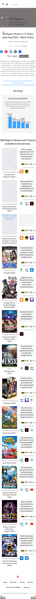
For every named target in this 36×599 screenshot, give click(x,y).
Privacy (22, 582)
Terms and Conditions (13, 587)
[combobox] (24, 56)
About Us (27, 587)
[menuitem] (5, 583)
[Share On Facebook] (1, 51)
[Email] (15, 51)
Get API (30, 582)
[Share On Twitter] (10, 51)
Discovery (13, 582)
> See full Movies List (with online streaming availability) (18, 85)
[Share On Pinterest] (6, 51)
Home (11, 46)
